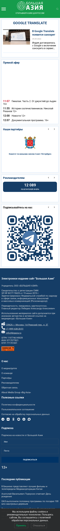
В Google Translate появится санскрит (43, 33)
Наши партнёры (13, 129)
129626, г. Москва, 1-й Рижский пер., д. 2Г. (27, 324)
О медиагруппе (9, 368)
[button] (48, 129)
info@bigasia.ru (13, 333)
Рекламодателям (14, 177)
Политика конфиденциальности (18, 404)
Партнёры (6, 378)
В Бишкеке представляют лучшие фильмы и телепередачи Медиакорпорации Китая (24, 487)
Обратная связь (9, 387)
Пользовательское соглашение (17, 409)
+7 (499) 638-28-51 (14, 329)
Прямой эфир (11, 62)
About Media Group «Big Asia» (16, 392)
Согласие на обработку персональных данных (25, 414)
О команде (7, 373)
